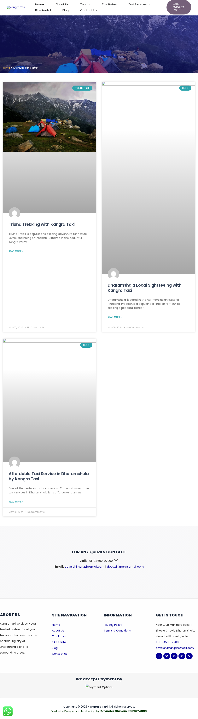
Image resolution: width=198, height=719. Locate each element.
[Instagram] (181, 656)
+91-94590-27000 (168, 642)
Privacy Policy (113, 625)
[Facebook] (159, 656)
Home (39, 4)
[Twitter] (166, 656)
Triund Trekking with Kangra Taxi (42, 224)
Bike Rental (43, 10)
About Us (62, 4)
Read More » (16, 251)
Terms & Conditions (117, 630)
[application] (88, 4)
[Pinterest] (189, 656)
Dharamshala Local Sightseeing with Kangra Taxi (144, 287)
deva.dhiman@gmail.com (125, 567)
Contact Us (88, 10)
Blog (65, 10)
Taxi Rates (109, 4)
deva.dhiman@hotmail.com (84, 567)
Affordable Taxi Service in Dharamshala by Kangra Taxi (49, 476)
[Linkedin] (174, 656)
